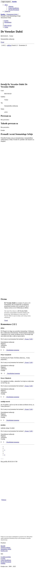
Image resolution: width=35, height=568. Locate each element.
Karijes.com (4, 551)
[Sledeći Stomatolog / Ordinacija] (2, 458)
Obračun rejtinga (5, 547)
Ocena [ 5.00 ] (29, 339)
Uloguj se (7, 11)
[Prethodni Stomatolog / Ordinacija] (1, 458)
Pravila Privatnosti (13, 9)
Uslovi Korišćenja (13, 8)
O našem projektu (6, 557)
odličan (9, 45)
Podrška (3, 563)
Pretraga (10, 6)
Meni (6, 5)
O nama (3, 558)
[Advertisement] (17, 63)
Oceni (2, 42)
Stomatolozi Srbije (6, 549)
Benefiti (3, 546)
